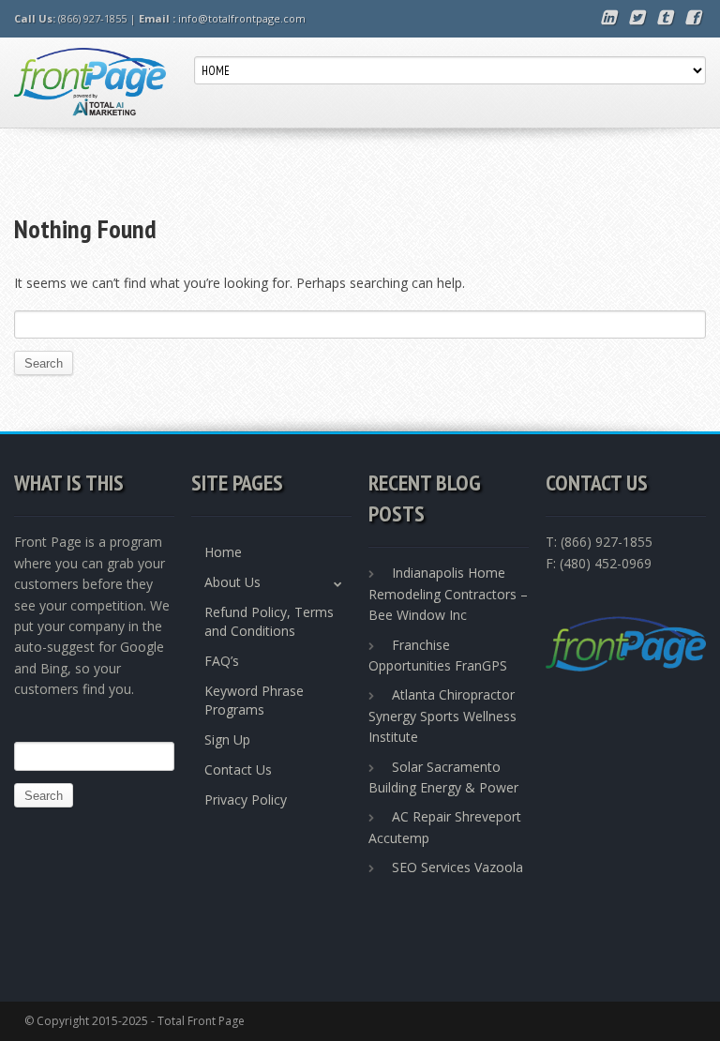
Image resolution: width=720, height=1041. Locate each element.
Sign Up (227, 739)
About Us (232, 582)
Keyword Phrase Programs (254, 700)
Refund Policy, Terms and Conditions (269, 621)
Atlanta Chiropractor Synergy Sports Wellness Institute (442, 716)
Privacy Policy (245, 799)
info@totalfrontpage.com (242, 18)
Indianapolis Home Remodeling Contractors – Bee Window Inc (448, 594)
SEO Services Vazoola (457, 867)
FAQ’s (221, 661)
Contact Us (238, 769)
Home (223, 552)
